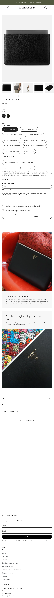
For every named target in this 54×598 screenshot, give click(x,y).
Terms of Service (45, 540)
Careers (4, 576)
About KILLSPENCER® (10, 411)
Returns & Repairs (7, 566)
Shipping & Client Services (10, 563)
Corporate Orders (7, 573)
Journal (4, 553)
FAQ (3, 398)
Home (3, 96)
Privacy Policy (35, 540)
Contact (4, 560)
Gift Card (5, 556)
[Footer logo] (9, 515)
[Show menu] (3, 8)
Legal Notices (6, 579)
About (4, 550)
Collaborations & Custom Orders (11, 570)
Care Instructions (8, 405)
